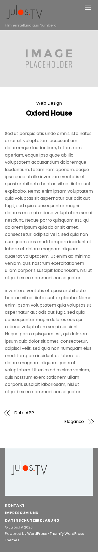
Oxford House (49, 113)
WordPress (37, 533)
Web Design (49, 103)
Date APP (24, 413)
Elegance (74, 422)
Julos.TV (16, 527)
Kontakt (14, 505)
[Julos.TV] (24, 17)
